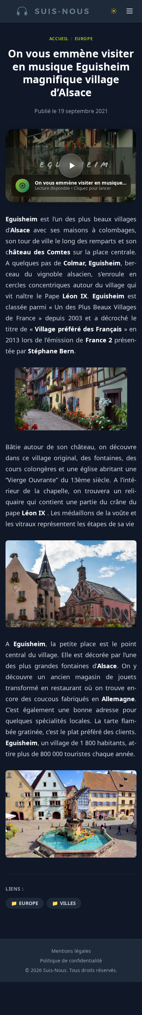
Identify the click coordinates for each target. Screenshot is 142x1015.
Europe (84, 39)
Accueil (59, 39)
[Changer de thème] (114, 11)
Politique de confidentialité (71, 960)
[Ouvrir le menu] (129, 11)
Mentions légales (71, 951)
